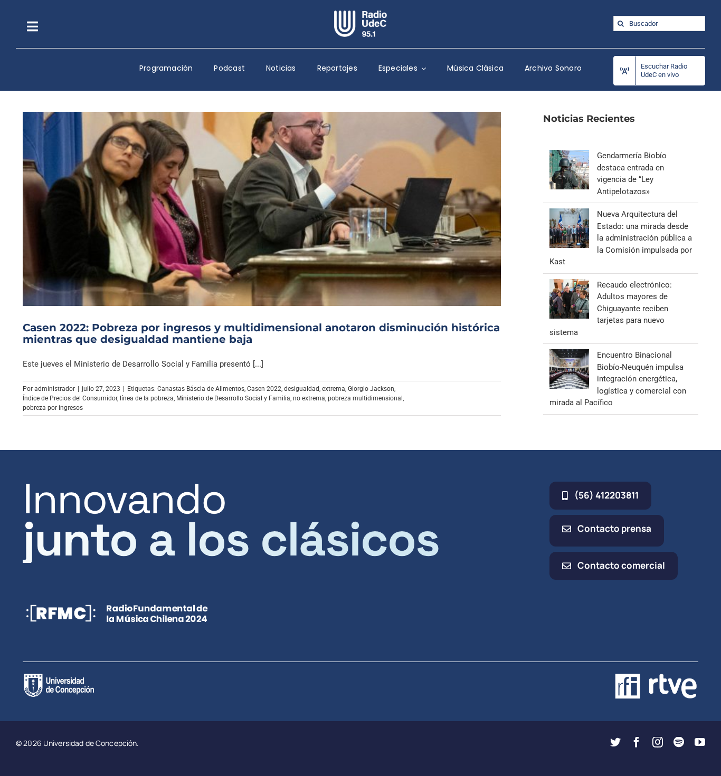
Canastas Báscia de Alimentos (200, 388)
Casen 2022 (264, 388)
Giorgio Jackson (371, 388)
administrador (54, 388)
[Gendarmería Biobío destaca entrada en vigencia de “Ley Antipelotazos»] (569, 155)
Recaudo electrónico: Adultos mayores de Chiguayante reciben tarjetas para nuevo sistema (610, 308)
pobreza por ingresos (53, 407)
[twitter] (615, 742)
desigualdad (301, 388)
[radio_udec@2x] (360, 14)
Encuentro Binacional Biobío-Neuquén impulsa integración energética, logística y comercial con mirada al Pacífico (617, 378)
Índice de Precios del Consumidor (70, 398)
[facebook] (636, 742)
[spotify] (678, 742)
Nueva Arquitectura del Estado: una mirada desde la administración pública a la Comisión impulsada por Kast (620, 237)
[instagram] (657, 742)
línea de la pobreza (147, 398)
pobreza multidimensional (365, 398)
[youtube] (700, 742)
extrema (333, 388)
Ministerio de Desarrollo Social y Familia (233, 398)
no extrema (309, 398)
